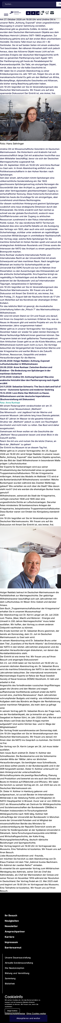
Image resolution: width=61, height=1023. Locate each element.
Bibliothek (10, 983)
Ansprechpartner (15, 931)
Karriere (9, 936)
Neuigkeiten (12, 920)
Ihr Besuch (11, 915)
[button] (5, 13)
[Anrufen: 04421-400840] (43, 13)
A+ (38, 13)
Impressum (11, 942)
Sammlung (10, 978)
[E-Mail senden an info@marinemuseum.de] (52, 13)
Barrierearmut (13, 947)
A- (28, 13)
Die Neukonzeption (14, 968)
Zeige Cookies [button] (12, 1011)
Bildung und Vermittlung (17, 973)
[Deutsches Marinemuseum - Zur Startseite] (15, 13)
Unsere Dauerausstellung (18, 957)
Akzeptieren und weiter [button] (28, 1018)
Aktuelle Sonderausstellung (19, 962)
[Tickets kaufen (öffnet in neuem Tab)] (47, 13)
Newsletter (11, 926)
